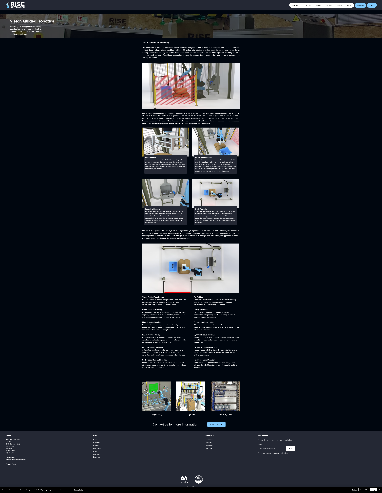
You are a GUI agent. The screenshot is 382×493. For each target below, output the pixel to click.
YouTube (209, 448)
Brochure (96, 457)
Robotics (96, 443)
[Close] (379, 489)
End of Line (97, 448)
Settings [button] (354, 490)
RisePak (96, 451)
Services (96, 454)
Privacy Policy (11, 464)
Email (260, 444)
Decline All (363, 490)
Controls (96, 446)
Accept (373, 490)
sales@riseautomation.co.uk (16, 460)
